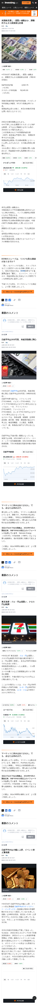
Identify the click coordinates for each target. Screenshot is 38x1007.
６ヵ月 (17, 174)
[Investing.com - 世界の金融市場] (11, 3)
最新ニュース (6, 7)
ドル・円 (23, 656)
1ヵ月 (12, 174)
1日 (5, 174)
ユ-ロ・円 (23, 687)
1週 (8, 174)
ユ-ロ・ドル (22, 690)
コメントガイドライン (7, 331)
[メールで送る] (19, 300)
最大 (29, 174)
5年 (25, 174)
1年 (21, 174)
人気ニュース (18, 7)
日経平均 (13, 391)
